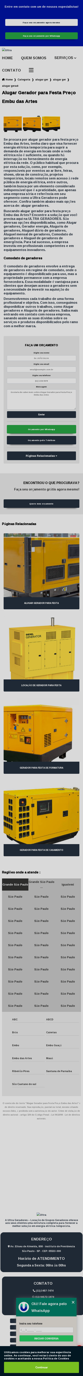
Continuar (41, 1367)
